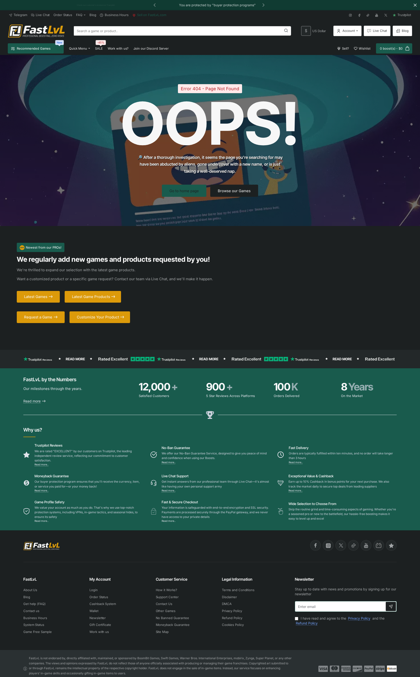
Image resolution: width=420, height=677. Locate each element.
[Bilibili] (378, 545)
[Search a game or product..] (286, 31)
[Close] (415, 5)
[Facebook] (315, 545)
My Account (100, 579)
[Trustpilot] (391, 545)
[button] (154, 4)
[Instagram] (328, 545)
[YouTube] (366, 545)
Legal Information (237, 579)
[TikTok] (353, 545)
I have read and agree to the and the (340, 620)
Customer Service (171, 579)
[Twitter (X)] (340, 545)
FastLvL (30, 579)
